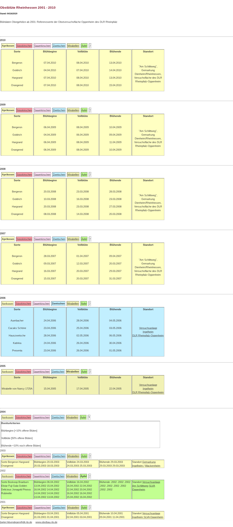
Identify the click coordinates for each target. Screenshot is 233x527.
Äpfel (84, 45)
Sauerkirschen (42, 45)
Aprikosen (7, 303)
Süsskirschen (24, 45)
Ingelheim (138, 517)
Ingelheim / (138, 465)
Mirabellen (73, 45)
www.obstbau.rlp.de (46, 522)
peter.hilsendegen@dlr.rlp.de (16, 522)
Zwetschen (59, 45)
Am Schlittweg (140, 485)
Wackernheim (152, 465)
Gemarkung (149, 462)
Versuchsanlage (151, 482)
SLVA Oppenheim (153, 517)
